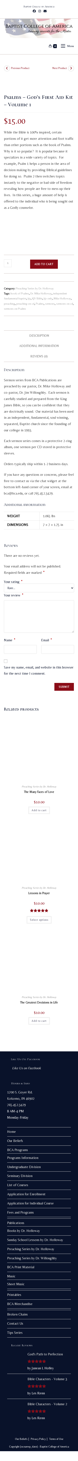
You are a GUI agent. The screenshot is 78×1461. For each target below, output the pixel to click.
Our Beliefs (15, 1141)
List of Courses (17, 1185)
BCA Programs (17, 1150)
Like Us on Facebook (25, 1059)
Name (9, 640)
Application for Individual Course (30, 1203)
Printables (14, 1295)
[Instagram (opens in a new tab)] (39, 11)
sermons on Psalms (15, 308)
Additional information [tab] (39, 346)
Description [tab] (39, 335)
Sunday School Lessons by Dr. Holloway (35, 1240)
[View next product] (71, 68)
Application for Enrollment (26, 1194)
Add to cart (44, 264)
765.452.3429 (16, 1105)
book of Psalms (20, 293)
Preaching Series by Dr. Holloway (35, 288)
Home (11, 1132)
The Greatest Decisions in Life (39, 1002)
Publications (15, 1223)
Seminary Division (19, 1176)
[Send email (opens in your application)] (44, 11)
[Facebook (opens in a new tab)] (34, 11)
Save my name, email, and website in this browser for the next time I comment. (38, 670)
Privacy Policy (38, 1439)
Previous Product (20, 68)
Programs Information (22, 1158)
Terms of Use (56, 1439)
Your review (13, 595)
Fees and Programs (20, 1212)
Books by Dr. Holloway (23, 1231)
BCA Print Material (20, 1267)
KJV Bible (37, 298)
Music (11, 1276)
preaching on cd (25, 303)
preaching (9, 303)
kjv (29, 298)
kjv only (48, 298)
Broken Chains (17, 1314)
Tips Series (15, 1333)
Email (46, 640)
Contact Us (15, 1323)
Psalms (40, 303)
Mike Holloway (62, 298)
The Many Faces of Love (39, 792)
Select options (39, 919)
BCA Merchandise (19, 1304)
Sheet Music (15, 1284)
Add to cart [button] (39, 810)
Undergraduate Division (24, 1167)
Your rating (13, 582)
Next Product (59, 68)
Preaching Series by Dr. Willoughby (32, 1258)
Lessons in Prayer (39, 893)
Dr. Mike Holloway (41, 293)
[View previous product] (7, 68)
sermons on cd (64, 303)
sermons (50, 303)
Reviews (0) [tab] (39, 356)
